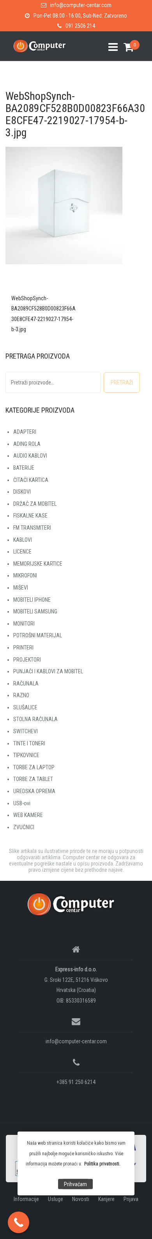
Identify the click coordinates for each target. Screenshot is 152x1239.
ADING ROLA (27, 444)
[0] (126, 47)
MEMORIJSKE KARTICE (37, 564)
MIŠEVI (20, 587)
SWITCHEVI (25, 731)
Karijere (106, 1199)
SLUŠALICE (25, 707)
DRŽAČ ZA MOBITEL (35, 504)
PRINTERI (23, 647)
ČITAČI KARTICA (30, 480)
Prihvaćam (75, 1184)
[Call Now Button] (18, 1222)
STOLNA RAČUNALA (35, 719)
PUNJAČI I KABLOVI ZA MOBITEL (48, 671)
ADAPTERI (24, 432)
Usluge (55, 1199)
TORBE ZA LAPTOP (34, 767)
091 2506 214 (80, 26)
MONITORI (24, 623)
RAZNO (21, 695)
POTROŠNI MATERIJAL (37, 635)
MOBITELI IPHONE (32, 600)
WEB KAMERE (28, 815)
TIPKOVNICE (26, 755)
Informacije (26, 1199)
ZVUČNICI (23, 827)
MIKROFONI (25, 575)
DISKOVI (22, 492)
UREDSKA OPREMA (34, 791)
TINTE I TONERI (29, 743)
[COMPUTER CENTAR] (73, 904)
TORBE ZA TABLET (33, 779)
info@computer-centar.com (80, 5)
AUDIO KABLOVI (30, 456)
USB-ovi (21, 803)
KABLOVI (22, 540)
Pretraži (122, 382)
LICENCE (22, 551)
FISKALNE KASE (30, 515)
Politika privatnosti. (102, 1164)
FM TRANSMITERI (32, 528)
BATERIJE (23, 468)
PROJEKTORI (27, 659)
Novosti (80, 1199)
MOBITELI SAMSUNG (35, 611)
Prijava (131, 1199)
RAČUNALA (26, 683)
